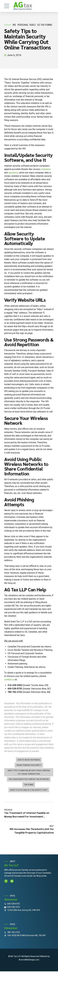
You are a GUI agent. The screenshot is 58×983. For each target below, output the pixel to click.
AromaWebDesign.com (29, 960)
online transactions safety (28, 765)
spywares (13, 172)
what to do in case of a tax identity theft (28, 790)
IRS (14, 24)
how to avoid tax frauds (29, 760)
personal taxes (26, 24)
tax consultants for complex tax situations (29, 779)
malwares (46, 169)
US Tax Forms (44, 24)
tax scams (28, 785)
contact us (9, 679)
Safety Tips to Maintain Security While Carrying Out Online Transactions (28, 772)
